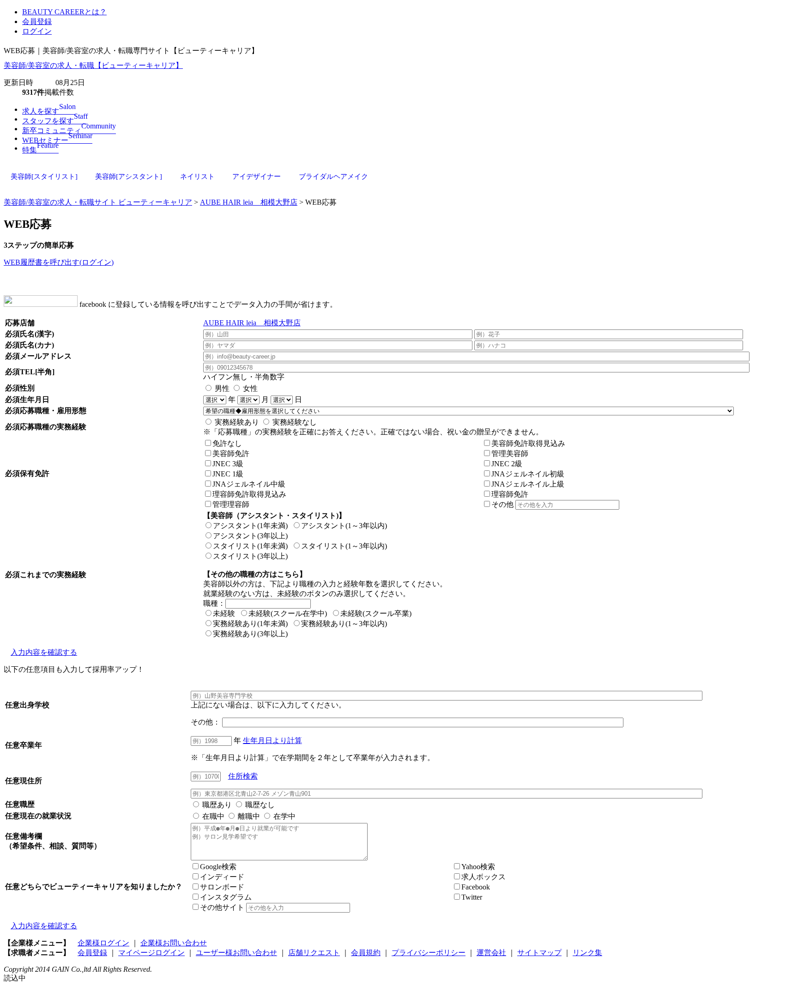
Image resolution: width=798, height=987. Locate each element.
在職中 (212, 816)
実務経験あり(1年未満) (250, 624)
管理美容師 (509, 453)
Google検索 (218, 867)
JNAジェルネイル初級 (527, 474)
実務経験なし (294, 422)
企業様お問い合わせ (173, 943)
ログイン (37, 31)
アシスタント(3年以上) (250, 536)
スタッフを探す (55, 121)
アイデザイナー (256, 176)
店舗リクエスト (314, 953)
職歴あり (216, 805)
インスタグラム (226, 897)
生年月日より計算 (272, 740)
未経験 (224, 613)
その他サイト (223, 907)
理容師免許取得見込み (249, 494)
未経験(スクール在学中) (287, 613)
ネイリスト (197, 176)
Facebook (475, 887)
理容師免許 (509, 494)
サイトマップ (539, 953)
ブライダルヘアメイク (333, 176)
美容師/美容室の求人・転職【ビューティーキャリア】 (93, 65)
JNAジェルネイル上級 (527, 484)
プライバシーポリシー (429, 953)
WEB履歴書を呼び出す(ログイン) (59, 262)
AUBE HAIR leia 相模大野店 (248, 202)
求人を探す (49, 111)
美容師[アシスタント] (128, 176)
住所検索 (243, 776)
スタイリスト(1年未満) (250, 546)
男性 (221, 388)
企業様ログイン (103, 943)
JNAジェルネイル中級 (248, 484)
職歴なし (259, 805)
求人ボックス (483, 877)
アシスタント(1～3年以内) (344, 526)
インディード (222, 877)
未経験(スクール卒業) (375, 613)
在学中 (284, 816)
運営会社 (491, 953)
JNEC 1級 (227, 474)
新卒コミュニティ (69, 130)
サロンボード (222, 887)
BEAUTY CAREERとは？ (64, 12)
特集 (40, 150)
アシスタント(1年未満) (250, 526)
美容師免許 (230, 453)
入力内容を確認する (44, 652)
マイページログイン (151, 953)
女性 (249, 388)
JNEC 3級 (227, 464)
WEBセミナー (57, 140)
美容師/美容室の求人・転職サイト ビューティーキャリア (98, 202)
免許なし (227, 443)
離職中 (248, 816)
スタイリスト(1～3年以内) (344, 546)
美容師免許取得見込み (528, 443)
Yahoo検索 (478, 867)
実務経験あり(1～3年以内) (344, 624)
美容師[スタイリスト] (44, 176)
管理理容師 (230, 504)
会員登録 (37, 21)
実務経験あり (236, 422)
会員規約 (366, 953)
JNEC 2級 (506, 464)
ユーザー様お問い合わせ (236, 953)
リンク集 (587, 953)
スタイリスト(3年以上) (250, 556)
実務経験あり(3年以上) (250, 634)
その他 (503, 504)
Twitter (471, 897)
